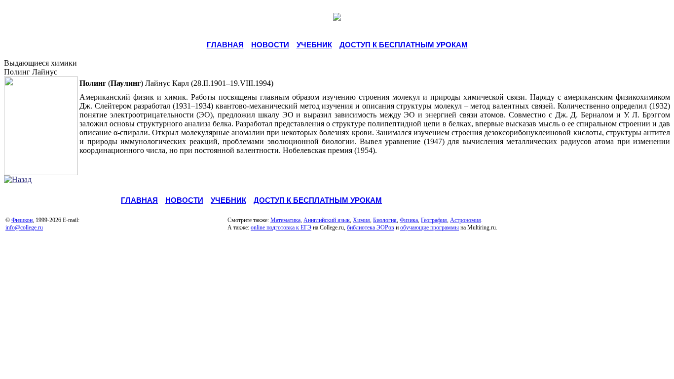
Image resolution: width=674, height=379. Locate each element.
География (434, 220)
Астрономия (465, 220)
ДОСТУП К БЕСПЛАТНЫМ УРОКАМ (403, 45)
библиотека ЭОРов (370, 227)
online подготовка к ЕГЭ (281, 227)
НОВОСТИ (270, 45)
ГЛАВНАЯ (225, 45)
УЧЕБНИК (314, 45)
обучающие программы (429, 227)
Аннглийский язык (326, 220)
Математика (285, 220)
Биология (385, 220)
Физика (409, 220)
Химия (361, 220)
